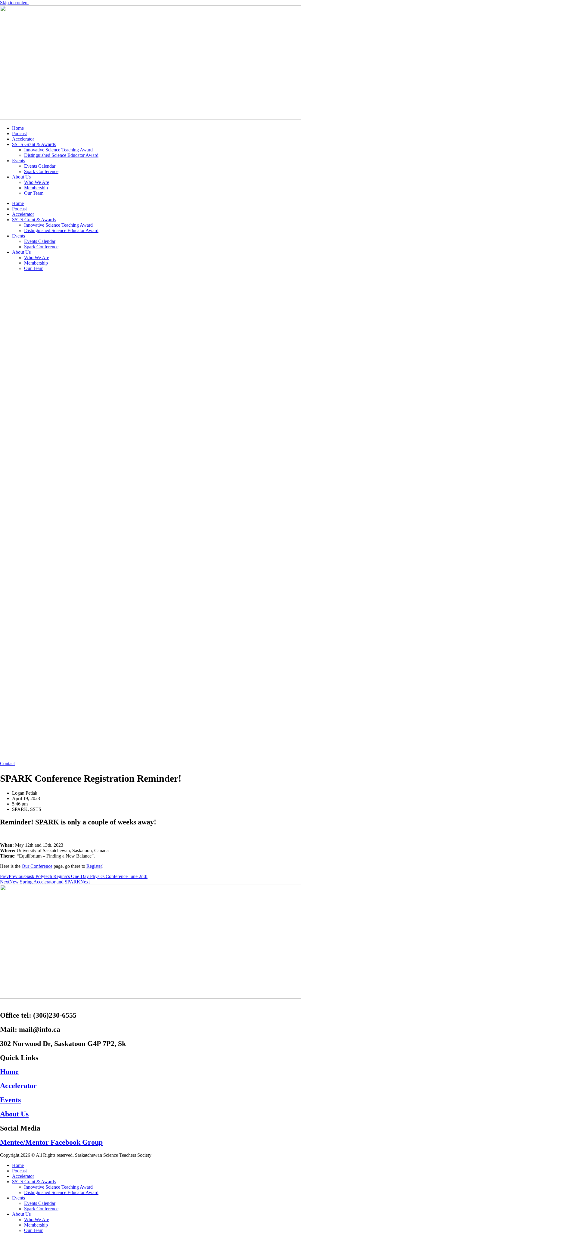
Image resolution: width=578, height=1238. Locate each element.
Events (18, 160)
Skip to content (14, 2)
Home (18, 128)
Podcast (19, 133)
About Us (21, 176)
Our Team (33, 193)
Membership (36, 187)
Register (94, 866)
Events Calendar (39, 166)
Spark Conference (41, 171)
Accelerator (23, 138)
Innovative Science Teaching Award (58, 149)
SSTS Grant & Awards (34, 144)
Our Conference (37, 866)
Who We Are (36, 182)
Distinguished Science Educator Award (61, 155)
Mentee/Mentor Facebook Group (51, 1142)
